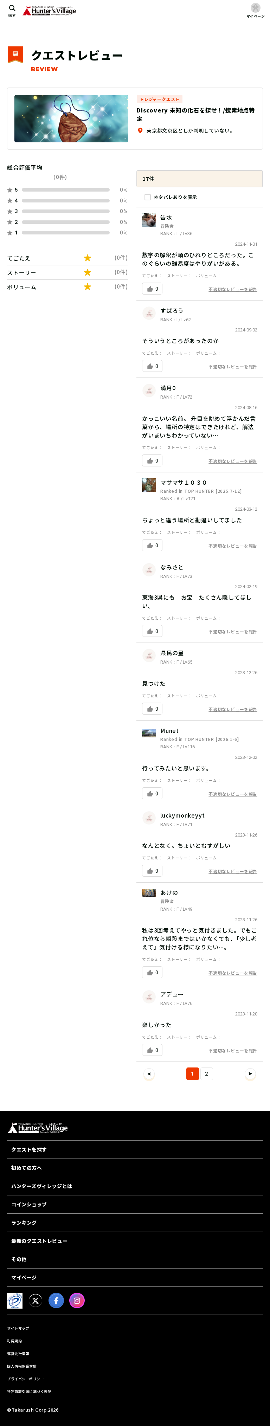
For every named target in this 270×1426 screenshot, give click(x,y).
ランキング (24, 1222)
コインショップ (29, 1204)
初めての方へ (26, 1167)
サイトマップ (18, 1328)
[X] (35, 1300)
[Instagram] (77, 1300)
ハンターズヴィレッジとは (41, 1185)
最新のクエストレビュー (39, 1240)
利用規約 (14, 1340)
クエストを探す (29, 1149)
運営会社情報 (18, 1353)
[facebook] (56, 1300)
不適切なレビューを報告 (232, 289)
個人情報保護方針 (22, 1366)
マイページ (24, 1277)
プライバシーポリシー (25, 1378)
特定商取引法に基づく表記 (29, 1391)
